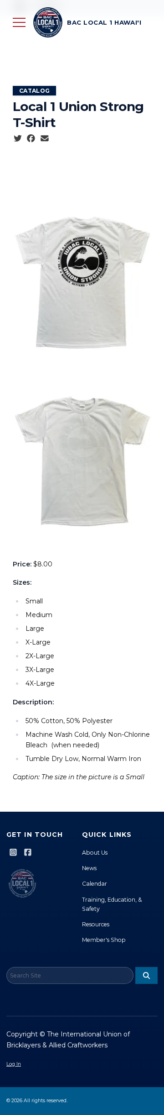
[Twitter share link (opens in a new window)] (18, 138)
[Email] (45, 138)
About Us (95, 852)
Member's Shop (104, 939)
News (89, 868)
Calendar (94, 883)
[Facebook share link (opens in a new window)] (31, 138)
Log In (13, 1064)
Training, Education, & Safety (112, 904)
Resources (95, 924)
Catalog (34, 90)
